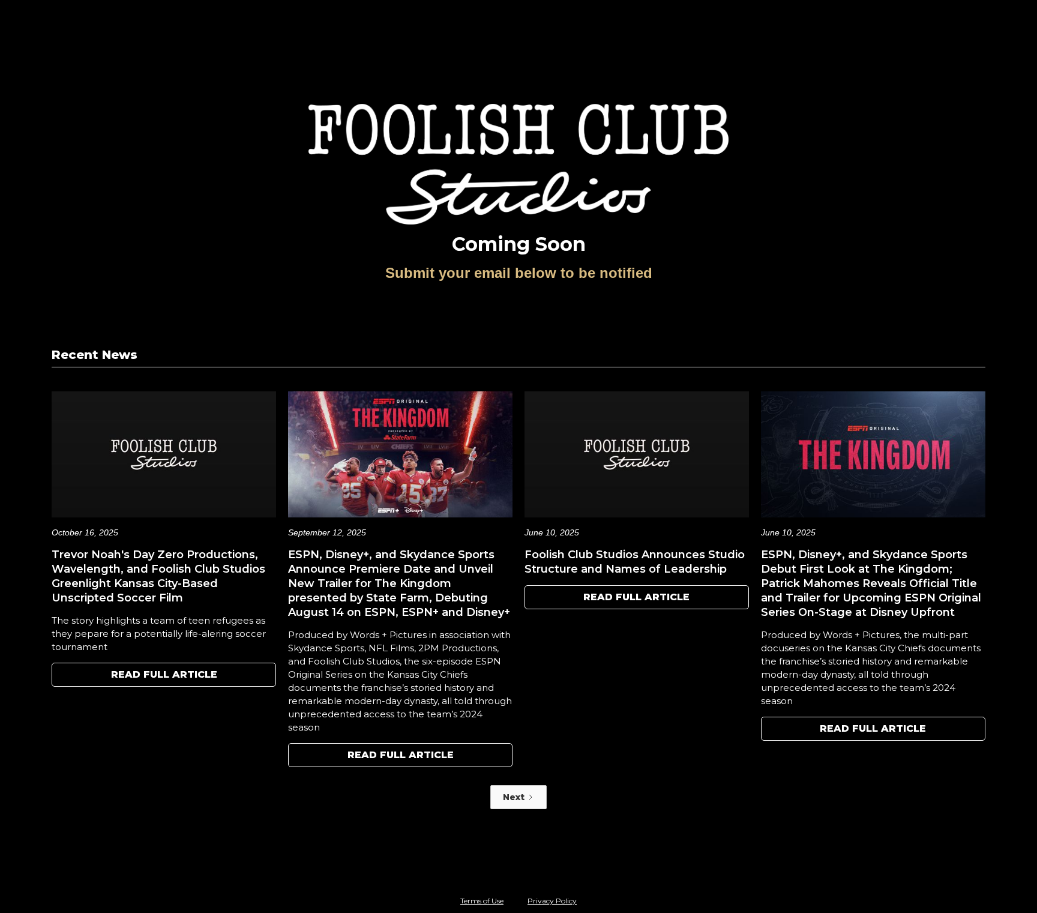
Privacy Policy (552, 900)
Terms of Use (481, 900)
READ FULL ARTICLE (164, 674)
